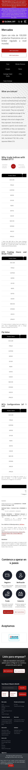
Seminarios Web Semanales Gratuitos (6, 731)
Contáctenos (22, 694)
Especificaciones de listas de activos (6, 734)
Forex (7, 64)
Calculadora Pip (17, 732)
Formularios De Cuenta (19, 721)
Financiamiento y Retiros (19, 720)
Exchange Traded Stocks (7, 75)
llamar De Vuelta (13, 694)
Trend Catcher (17, 733)
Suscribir (22, 687)
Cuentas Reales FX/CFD (7, 721)
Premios (3, 745)
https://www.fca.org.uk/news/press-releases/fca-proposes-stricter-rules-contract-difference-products (13, 533)
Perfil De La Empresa (6, 741)
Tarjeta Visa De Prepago (19, 706)
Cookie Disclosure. (9, 763)
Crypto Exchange (7, 81)
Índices (20, 69)
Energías (8, 69)
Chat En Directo (4, 694)
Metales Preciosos (20, 64)
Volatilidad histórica (18, 730)
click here (21, 524)
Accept (11, 765)
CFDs (20, 74)
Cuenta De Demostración (7, 720)
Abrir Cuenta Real (14, 50)
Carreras (3, 747)
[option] (13, 637)
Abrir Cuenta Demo (14, 55)
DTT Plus (16, 704)
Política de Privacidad (6, 748)
